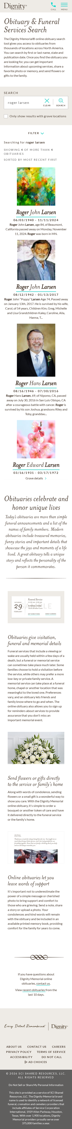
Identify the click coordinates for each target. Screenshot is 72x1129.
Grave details (34, 478)
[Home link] (15, 6)
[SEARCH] (61, 100)
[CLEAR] (47, 101)
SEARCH (11, 92)
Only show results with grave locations (38, 116)
